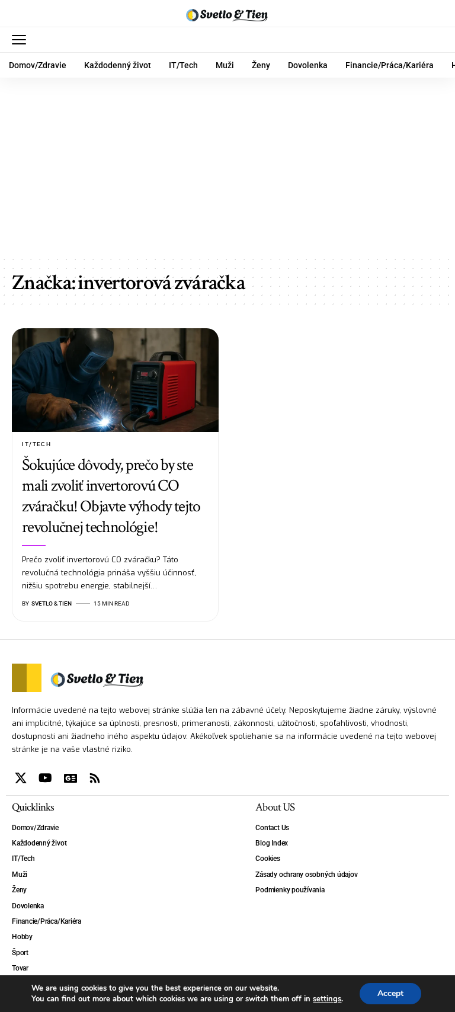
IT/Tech (36, 444)
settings (327, 999)
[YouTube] (45, 778)
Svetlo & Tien (51, 603)
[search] (434, 40)
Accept (390, 993)
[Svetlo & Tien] (227, 13)
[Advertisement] (227, 166)
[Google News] (70, 778)
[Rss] (95, 778)
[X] (21, 778)
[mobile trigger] (22, 39)
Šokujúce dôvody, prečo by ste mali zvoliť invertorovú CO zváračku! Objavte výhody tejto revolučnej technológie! (111, 496)
